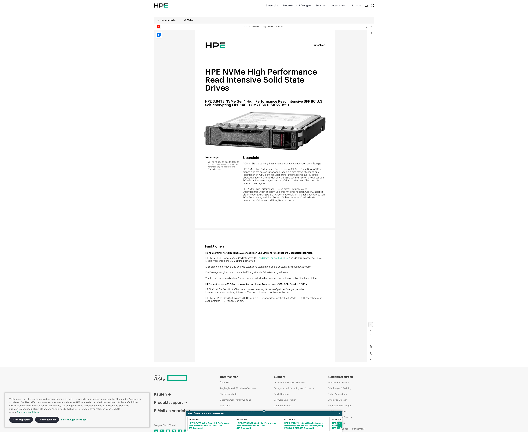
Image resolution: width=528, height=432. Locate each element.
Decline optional (47, 419)
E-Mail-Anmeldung (337, 394)
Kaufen (160, 394)
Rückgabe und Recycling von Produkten (294, 388)
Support (356, 5)
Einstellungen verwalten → (74, 419)
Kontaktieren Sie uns (338, 382)
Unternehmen (338, 5)
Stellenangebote (228, 394)
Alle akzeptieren (21, 419)
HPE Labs (225, 405)
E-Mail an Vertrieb (170, 410)
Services (321, 5)
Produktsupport (168, 402)
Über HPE (225, 382)
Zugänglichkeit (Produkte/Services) (238, 388)
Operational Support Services (289, 382)
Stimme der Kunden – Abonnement (346, 428)
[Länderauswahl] (372, 5)
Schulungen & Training (339, 388)
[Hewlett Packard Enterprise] (161, 5)
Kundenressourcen (340, 376)
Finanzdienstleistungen (340, 405)
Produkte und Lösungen (297, 5)
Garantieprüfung (282, 405)
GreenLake (272, 5)
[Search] (366, 5)
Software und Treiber (285, 399)
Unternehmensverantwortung (235, 399)
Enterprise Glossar (337, 399)
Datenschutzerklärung (28, 412)
